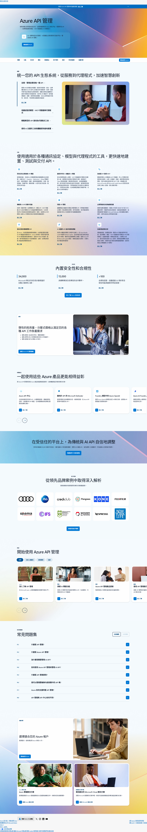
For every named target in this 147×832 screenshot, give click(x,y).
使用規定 (36, 831)
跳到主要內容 (4, 1)
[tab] (20, 560)
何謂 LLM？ (132, 823)
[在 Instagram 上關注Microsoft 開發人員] (40, 819)
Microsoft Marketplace (14, 823)
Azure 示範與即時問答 (137, 821)
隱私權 (24, 831)
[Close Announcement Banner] (127, 6)
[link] (18, 60)
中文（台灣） (4, 827)
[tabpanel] (73, 589)
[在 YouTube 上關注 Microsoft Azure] (47, 819)
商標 (40, 831)
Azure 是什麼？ (4, 821)
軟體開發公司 (4, 823)
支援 (129, 821)
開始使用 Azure (13, 821)
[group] (35, 400)
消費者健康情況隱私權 (6, 831)
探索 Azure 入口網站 (27, 819)
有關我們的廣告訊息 (48, 831)
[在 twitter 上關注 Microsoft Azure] (37, 819)
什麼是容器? (139, 823)
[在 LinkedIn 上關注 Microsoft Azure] (43, 819)
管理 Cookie (29, 831)
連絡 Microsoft (18, 831)
